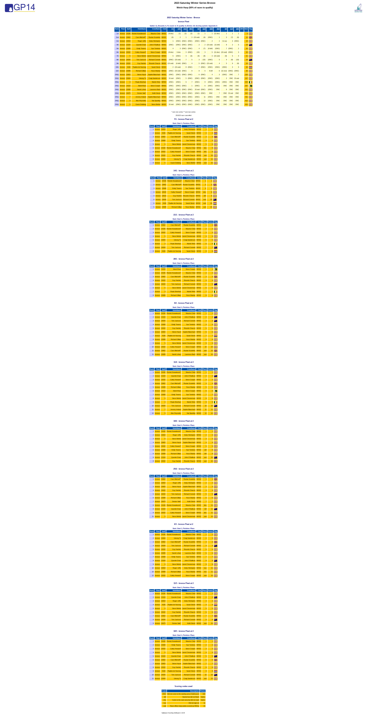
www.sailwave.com (173, 714)
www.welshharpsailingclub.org (351, 715)
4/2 (198, 29)
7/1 (172, 29)
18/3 (237, 29)
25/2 (218, 29)
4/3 (226, 29)
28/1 (190, 29)
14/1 (179, 29)
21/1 (185, 29)
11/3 (231, 29)
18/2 (211, 29)
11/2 (204, 29)
